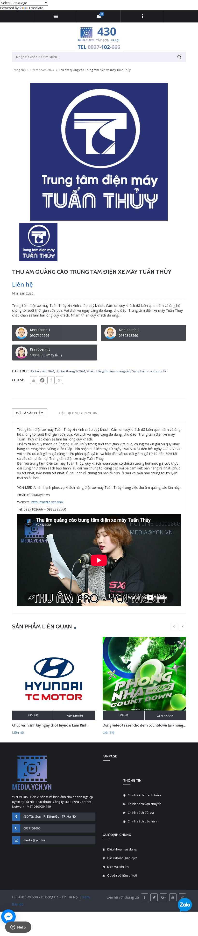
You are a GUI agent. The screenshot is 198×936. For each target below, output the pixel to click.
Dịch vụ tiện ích (118, 866)
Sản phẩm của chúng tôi (149, 371)
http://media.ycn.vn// (47, 502)
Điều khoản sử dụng (121, 849)
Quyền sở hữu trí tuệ (122, 875)
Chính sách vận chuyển (144, 804)
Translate (35, 8)
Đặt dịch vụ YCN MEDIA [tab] (78, 413)
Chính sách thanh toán (144, 795)
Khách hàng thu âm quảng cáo (108, 371)
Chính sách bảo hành (143, 821)
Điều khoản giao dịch (122, 858)
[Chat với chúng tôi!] (8, 916)
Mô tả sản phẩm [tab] (29, 413)
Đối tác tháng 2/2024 (70, 371)
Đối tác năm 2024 (42, 70)
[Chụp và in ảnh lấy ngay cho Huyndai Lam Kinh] (53, 678)
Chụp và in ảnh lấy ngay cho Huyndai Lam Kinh (49, 725)
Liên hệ (33, 715)
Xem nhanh (75, 715)
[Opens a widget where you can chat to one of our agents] (18, 928)
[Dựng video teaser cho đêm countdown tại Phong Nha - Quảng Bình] (144, 678)
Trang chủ (19, 70)
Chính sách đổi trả (141, 812)
